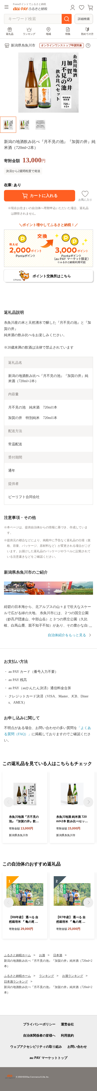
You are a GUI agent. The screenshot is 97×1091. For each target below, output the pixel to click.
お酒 (42, 955)
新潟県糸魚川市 (23, 45)
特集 (67, 34)
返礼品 (9, 34)
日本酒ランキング (16, 981)
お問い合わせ (77, 1046)
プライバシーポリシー (39, 1024)
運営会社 (67, 1024)
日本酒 (57, 955)
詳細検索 (84, 19)
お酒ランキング (72, 976)
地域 (48, 34)
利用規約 (67, 1035)
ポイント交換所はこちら (52, 276)
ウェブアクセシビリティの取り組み (36, 1046)
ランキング (29, 34)
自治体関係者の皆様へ (39, 1035)
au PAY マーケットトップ (48, 1058)
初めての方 (87, 34)
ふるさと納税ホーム (17, 955)
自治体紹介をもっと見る (67, 635)
